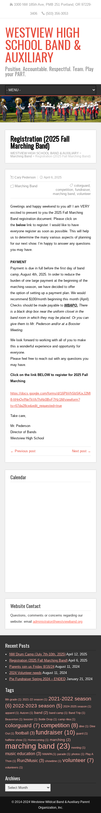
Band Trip (77, 712)
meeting (78, 747)
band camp (58, 712)
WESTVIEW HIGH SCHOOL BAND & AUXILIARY (43, 44)
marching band (64, 194)
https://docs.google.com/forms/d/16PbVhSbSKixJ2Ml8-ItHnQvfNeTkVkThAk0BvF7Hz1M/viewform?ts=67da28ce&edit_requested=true (50, 399)
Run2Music (30, 760)
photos (77, 754)
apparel (12, 712)
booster (31, 719)
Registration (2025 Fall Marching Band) (38, 660)
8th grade (13, 699)
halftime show (16, 739)
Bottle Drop (48, 719)
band (41, 713)
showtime (53, 761)
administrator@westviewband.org (57, 621)
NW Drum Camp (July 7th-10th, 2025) (37, 654)
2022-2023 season (37, 705)
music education (23, 753)
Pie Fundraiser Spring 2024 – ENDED (37, 679)
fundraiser (82, 190)
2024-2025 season (77, 706)
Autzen (26, 712)
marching (60, 740)
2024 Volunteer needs (25, 673)
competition (64, 190)
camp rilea (66, 719)
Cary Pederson (25, 177)
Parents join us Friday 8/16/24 (31, 667)
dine (84, 726)
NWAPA (49, 754)
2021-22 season (35, 699)
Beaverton (14, 719)
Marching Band (26, 186)
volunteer (84, 194)
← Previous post (22, 451)
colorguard (82, 185)
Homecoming (38, 739)
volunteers (14, 767)
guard (82, 733)
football (25, 733)
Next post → (81, 451)
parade (63, 754)
